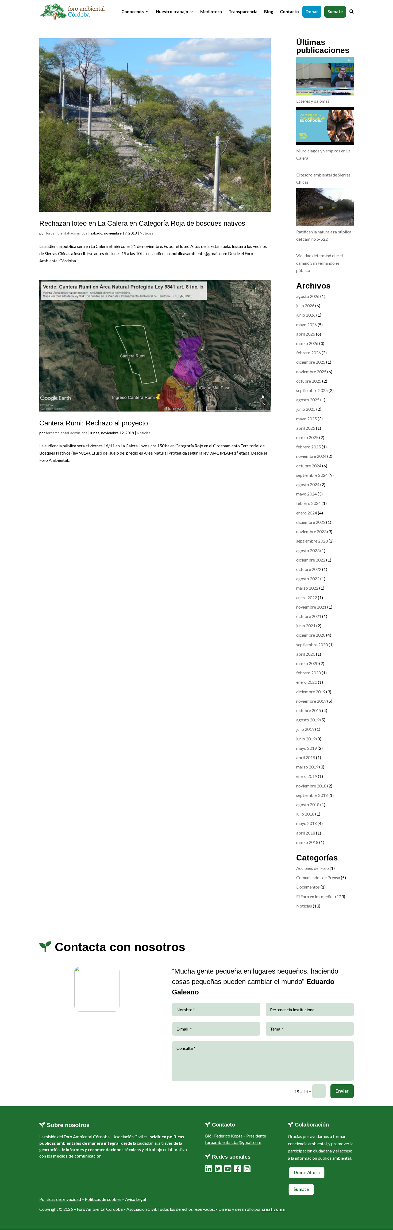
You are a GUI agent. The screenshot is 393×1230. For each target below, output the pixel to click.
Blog (268, 12)
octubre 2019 (308, 710)
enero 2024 (306, 512)
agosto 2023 (307, 550)
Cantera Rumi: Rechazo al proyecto (93, 423)
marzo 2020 (307, 663)
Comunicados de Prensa (318, 877)
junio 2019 (305, 738)
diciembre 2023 (310, 522)
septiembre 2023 (312, 540)
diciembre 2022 (310, 559)
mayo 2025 (306, 418)
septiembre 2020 (312, 644)
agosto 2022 (307, 578)
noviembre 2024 (311, 456)
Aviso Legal (135, 1199)
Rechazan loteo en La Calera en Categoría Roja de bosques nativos (142, 223)
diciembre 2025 (310, 361)
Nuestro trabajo (172, 12)
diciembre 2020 (310, 634)
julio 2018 (305, 813)
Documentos (308, 886)
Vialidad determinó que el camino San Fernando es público (319, 262)
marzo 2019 (307, 766)
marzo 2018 (307, 842)
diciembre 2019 (310, 691)
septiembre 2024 (312, 475)
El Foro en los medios (315, 896)
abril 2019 (305, 757)
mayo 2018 (306, 823)
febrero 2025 (308, 446)
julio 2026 (305, 305)
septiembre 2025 (312, 390)
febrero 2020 (308, 672)
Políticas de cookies (103, 1199)
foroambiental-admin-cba (66, 233)
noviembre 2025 (311, 371)
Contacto (289, 12)
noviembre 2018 (311, 785)
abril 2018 (305, 832)
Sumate (335, 12)
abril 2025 (305, 427)
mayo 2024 (306, 493)
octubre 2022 (308, 569)
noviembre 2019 (311, 701)
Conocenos (132, 12)
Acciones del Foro (312, 868)
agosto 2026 (307, 296)
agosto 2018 (307, 804)
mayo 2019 (306, 748)
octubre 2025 (308, 380)
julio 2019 (305, 729)
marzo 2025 (307, 437)
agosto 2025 (307, 399)
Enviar (342, 1091)
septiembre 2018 (312, 795)
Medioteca (211, 12)
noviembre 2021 (311, 606)
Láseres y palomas (312, 100)
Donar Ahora (306, 1172)
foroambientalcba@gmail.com (233, 1142)
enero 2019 (306, 776)
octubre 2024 (308, 465)
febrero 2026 (308, 352)
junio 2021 (305, 625)
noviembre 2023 (311, 531)
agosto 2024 (307, 484)
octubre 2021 (308, 616)
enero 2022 (306, 597)
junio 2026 (305, 314)
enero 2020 (306, 682)
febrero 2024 (308, 503)
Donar (312, 12)
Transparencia (243, 12)
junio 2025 (305, 409)
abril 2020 (305, 653)
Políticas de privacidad (60, 1199)
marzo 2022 (307, 587)
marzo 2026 (307, 343)
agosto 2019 (307, 719)
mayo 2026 (306, 324)
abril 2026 (305, 333)
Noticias (146, 233)
